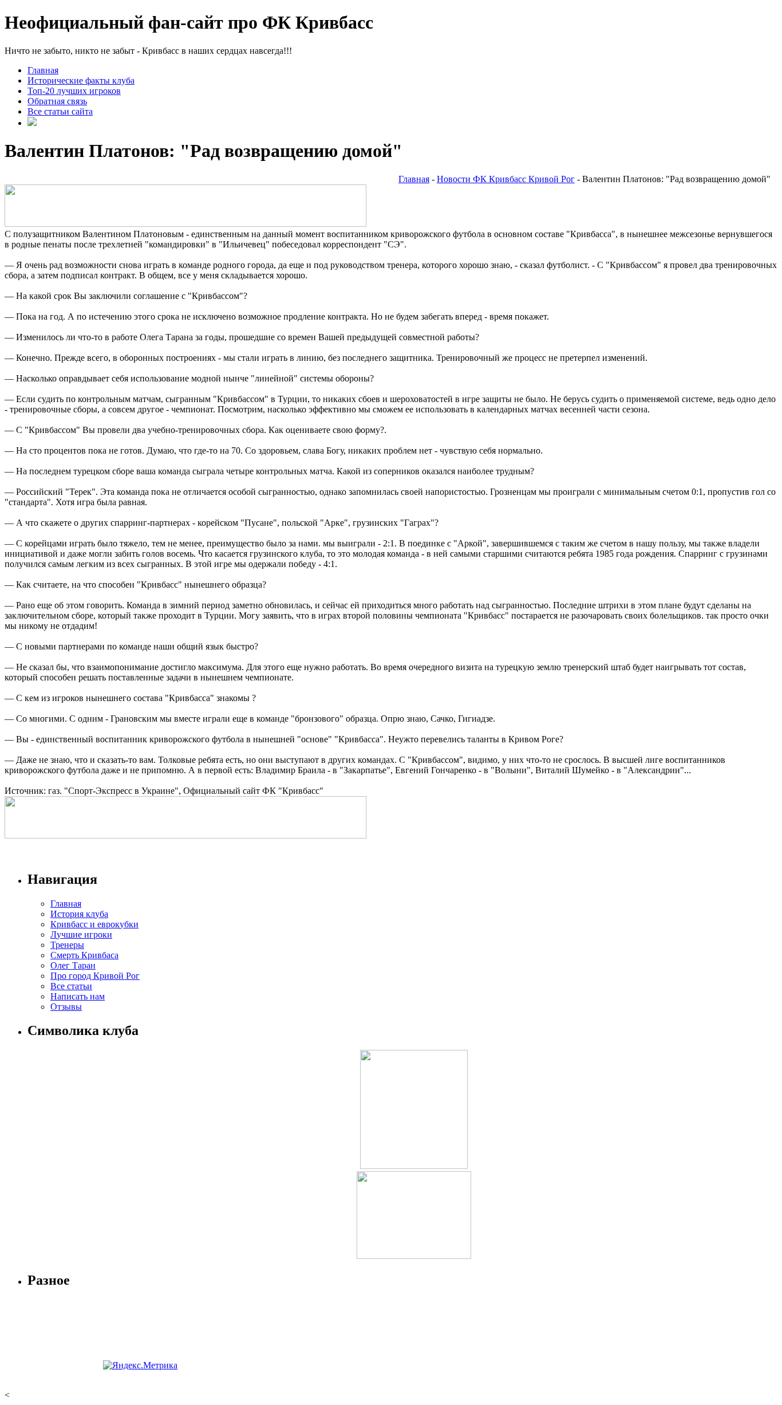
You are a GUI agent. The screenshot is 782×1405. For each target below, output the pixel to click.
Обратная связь (57, 101)
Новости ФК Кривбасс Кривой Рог (506, 179)
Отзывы (66, 1007)
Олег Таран (73, 965)
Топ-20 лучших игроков (74, 91)
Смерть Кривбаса (84, 955)
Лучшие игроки (81, 934)
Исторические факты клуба (81, 80)
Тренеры (67, 945)
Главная (42, 70)
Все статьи (71, 986)
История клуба (79, 914)
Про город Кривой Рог (95, 976)
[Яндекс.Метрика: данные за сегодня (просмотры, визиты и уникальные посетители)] (140, 1365)
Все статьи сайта (60, 111)
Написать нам (77, 996)
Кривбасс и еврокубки (94, 924)
